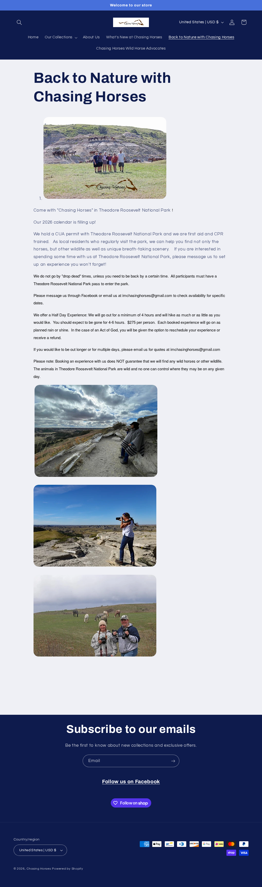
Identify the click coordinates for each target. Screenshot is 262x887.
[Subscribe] (173, 761)
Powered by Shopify (67, 868)
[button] (19, 22)
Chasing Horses (39, 868)
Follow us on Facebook (131, 781)
